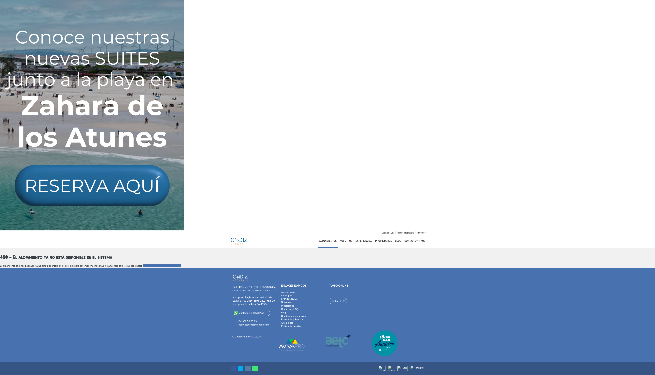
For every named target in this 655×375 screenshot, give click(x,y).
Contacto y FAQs (414, 241)
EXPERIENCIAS (363, 241)
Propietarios (383, 241)
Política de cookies (291, 326)
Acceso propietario (405, 233)
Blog (398, 241)
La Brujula (286, 295)
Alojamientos (328, 241)
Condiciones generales (293, 316)
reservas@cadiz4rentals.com (253, 324)
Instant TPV (338, 301)
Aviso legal (287, 322)
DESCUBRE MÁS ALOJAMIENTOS (162, 265)
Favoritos (421, 233)
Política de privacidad (292, 319)
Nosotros (346, 241)
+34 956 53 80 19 (247, 321)
